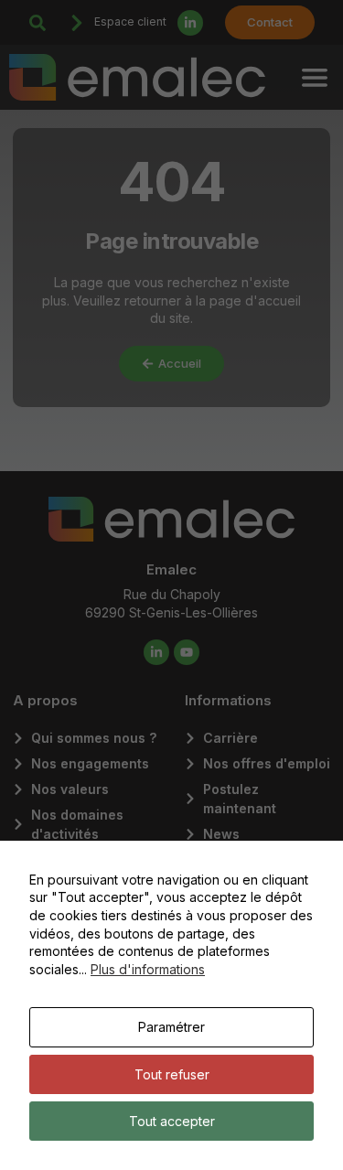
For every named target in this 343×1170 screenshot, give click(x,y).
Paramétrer (171, 1027)
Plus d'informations (148, 969)
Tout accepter (172, 1121)
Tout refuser (171, 1074)
